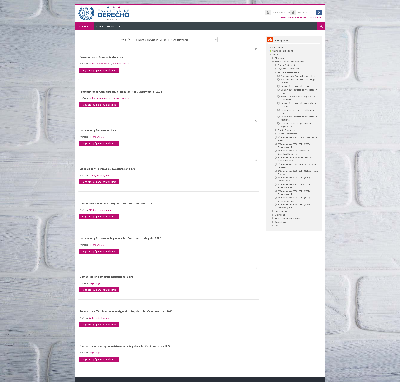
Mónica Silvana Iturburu (100, 210)
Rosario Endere (96, 136)
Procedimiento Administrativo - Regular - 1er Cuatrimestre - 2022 (121, 91)
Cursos (275, 54)
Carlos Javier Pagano (99, 175)
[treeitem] (294, 47)
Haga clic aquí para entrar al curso (99, 70)
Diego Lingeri (95, 283)
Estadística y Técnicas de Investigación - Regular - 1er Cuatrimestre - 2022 (126, 311)
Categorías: (125, 39)
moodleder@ (84, 26)
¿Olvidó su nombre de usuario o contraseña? (301, 17)
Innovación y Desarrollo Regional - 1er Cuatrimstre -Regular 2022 (120, 238)
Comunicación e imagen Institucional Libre (106, 276)
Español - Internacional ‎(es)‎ (109, 26)
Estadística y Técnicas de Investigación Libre (107, 169)
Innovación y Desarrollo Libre (98, 130)
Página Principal (276, 47)
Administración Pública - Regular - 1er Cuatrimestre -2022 (116, 203)
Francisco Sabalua (121, 63)
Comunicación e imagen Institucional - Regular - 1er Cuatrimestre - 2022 (125, 346)
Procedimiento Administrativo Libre (102, 57)
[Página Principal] (103, 13)
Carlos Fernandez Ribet (100, 63)
